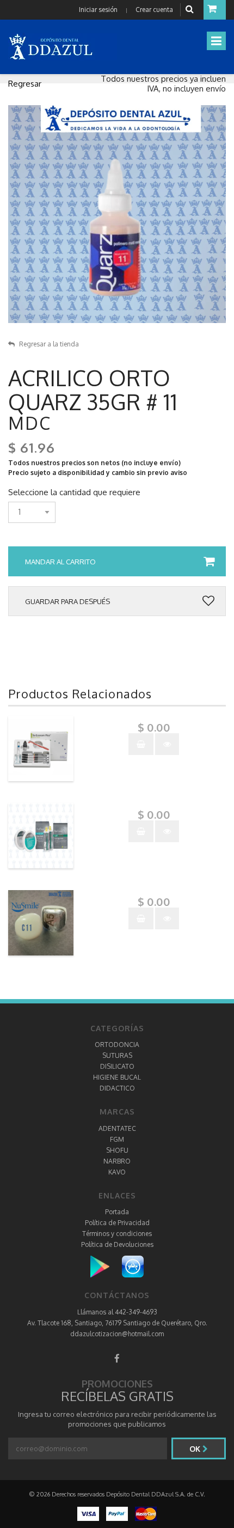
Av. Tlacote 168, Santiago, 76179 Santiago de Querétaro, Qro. (117, 1323)
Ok (195, 1448)
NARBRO (117, 1161)
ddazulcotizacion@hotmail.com (117, 1334)
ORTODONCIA (117, 1044)
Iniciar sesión (98, 9)
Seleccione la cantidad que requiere (74, 492)
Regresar (24, 83)
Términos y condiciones (117, 1233)
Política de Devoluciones (117, 1244)
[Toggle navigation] (216, 41)
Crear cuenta (154, 9)
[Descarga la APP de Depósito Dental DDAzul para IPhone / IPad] (133, 1266)
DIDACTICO (117, 1088)
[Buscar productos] (191, 9)
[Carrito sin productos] (215, 10)
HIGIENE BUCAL (117, 1077)
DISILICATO (117, 1066)
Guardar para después (67, 601)
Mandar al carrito (60, 561)
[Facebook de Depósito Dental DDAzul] (117, 1358)
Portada (117, 1212)
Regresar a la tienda (49, 344)
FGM (117, 1139)
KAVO (117, 1172)
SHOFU (117, 1150)
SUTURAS (117, 1055)
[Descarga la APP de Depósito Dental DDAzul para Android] (105, 1266)
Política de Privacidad (117, 1223)
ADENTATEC (117, 1128)
